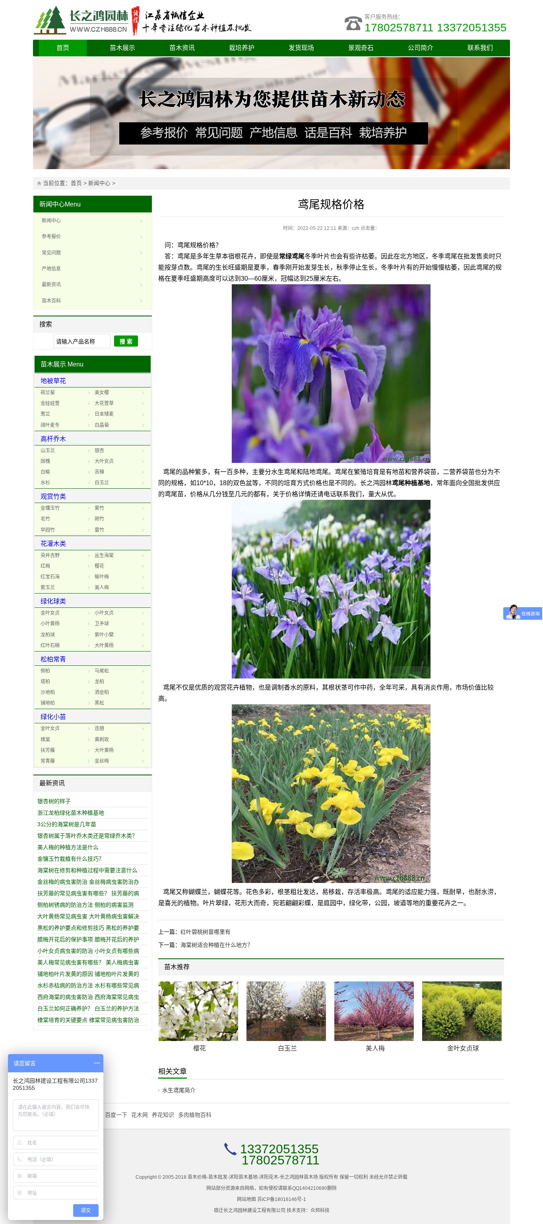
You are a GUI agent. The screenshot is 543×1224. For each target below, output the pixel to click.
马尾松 (102, 671)
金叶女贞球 (463, 1048)
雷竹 (99, 530)
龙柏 (99, 681)
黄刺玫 (102, 739)
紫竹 (99, 508)
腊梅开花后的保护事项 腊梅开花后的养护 (88, 939)
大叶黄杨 (104, 645)
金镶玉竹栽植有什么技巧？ (70, 859)
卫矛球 (102, 623)
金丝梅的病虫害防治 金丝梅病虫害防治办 (88, 882)
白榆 (45, 472)
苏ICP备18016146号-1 (281, 1199)
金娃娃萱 (50, 403)
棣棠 (45, 739)
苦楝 (99, 472)
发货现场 (301, 47)
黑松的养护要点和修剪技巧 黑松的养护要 (88, 928)
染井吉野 (50, 555)
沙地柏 (48, 692)
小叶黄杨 (50, 623)
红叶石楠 (50, 645)
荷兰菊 (48, 392)
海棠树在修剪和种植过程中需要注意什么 (87, 870)
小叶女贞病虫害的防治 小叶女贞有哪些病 (88, 951)
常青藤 (48, 761)
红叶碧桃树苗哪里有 (205, 932)
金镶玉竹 (50, 508)
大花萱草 (104, 403)
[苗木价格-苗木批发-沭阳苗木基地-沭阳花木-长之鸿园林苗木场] (152, 20)
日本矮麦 (104, 414)
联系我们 (480, 47)
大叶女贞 (104, 461)
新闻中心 (99, 183)
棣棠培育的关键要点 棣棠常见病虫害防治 (88, 1020)
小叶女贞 (104, 613)
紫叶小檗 (104, 635)
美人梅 (102, 587)
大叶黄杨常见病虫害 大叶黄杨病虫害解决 (88, 916)
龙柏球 (48, 635)
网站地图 (246, 1199)
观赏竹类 (53, 496)
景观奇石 (361, 47)
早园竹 (48, 530)
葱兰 (45, 414)
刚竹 (99, 519)
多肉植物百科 (194, 1115)
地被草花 (53, 381)
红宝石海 (50, 577)
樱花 (99, 566)
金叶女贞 (50, 613)
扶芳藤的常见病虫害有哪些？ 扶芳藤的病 (88, 893)
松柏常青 (53, 659)
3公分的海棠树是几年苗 (66, 824)
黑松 (99, 703)
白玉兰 (102, 483)
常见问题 (51, 253)
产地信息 (51, 269)
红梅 (45, 566)
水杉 (45, 483)
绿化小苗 (53, 716)
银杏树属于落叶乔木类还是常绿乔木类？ (87, 836)
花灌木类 (53, 543)
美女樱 (102, 392)
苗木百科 (51, 301)
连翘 (99, 728)
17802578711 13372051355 (437, 27)
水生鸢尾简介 (179, 1090)
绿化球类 (53, 601)
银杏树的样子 (54, 801)
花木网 (139, 1115)
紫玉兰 (48, 587)
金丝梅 (102, 761)
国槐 (45, 461)
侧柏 (45, 671)
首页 (62, 47)
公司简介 (420, 47)
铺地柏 (48, 703)
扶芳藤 (48, 750)
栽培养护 (241, 47)
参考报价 (51, 236)
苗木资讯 (182, 47)
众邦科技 (320, 1210)
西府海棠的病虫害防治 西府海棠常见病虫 (88, 997)
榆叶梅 (102, 577)
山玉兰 (48, 450)
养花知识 (163, 1115)
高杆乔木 (53, 439)
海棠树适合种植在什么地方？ (216, 945)
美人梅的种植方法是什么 (68, 847)
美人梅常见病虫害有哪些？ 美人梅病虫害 (88, 962)
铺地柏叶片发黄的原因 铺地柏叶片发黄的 (88, 974)
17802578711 (281, 1160)
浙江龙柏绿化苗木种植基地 (70, 813)
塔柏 (45, 681)
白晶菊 (102, 425)
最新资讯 (51, 284)
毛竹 (45, 519)
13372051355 (279, 1149)
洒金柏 (102, 692)
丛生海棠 (104, 555)
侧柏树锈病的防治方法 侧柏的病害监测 (85, 905)
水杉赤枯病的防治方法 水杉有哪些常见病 (88, 985)
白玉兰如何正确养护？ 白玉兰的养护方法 (88, 1008)
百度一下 (116, 1115)
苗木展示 (122, 47)
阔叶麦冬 (50, 425)
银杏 (99, 450)
